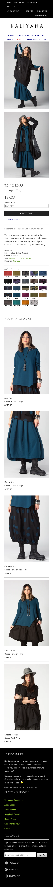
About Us (19, 2)
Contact (10, 7)
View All (11, 39)
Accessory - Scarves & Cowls (20, 258)
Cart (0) (30, 11)
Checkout (42, 11)
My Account (13, 11)
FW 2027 (10, 35)
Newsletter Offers (36, 39)
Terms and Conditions (13, 800)
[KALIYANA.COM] (26, 26)
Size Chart (23, 229)
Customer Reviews (12, 824)
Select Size (9, 202)
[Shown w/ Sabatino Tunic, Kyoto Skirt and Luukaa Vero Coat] (26, 146)
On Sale (21, 39)
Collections (23, 35)
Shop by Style (38, 35)
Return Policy (36, 229)
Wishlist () (41, 15)
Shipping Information (13, 814)
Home (8, 2)
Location (32, 2)
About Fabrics (10, 809)
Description (10, 229)
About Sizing (9, 805)
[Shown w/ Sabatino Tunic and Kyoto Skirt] (26, 76)
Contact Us (9, 828)
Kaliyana (16, 261)
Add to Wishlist (14, 220)
